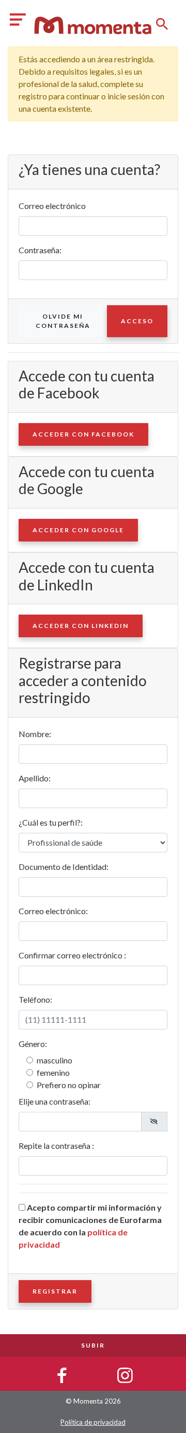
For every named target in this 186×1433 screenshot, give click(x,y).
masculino (54, 1060)
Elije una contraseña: (54, 1101)
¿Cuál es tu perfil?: (51, 822)
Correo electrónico (52, 206)
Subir (93, 1345)
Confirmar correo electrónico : (72, 955)
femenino (53, 1072)
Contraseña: (40, 250)
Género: (33, 1043)
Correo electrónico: (53, 911)
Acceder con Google (78, 530)
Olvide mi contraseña (63, 320)
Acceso (137, 321)
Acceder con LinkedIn (81, 626)
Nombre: (35, 734)
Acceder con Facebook (83, 434)
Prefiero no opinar (69, 1085)
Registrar (55, 1291)
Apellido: (35, 778)
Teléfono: (35, 999)
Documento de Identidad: (64, 866)
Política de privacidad (93, 1422)
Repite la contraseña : (56, 1145)
